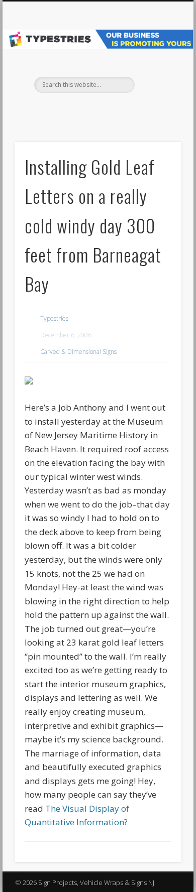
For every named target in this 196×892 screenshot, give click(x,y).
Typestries (54, 318)
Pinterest (107, 110)
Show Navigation (157, 90)
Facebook (86, 110)
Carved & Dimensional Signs (78, 351)
